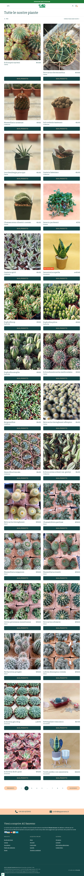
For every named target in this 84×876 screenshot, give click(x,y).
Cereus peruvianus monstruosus (17, 622)
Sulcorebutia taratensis (52, 122)
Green (5, 850)
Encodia (78, 870)
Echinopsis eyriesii (12, 63)
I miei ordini (33, 845)
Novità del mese (8, 840)
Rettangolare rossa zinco (53, 722)
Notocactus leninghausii (14, 522)
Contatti (58, 842)
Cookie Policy (59, 847)
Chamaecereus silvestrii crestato (17, 222)
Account (32, 842)
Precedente (10, 788)
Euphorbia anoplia (12, 372)
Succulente (7, 845)
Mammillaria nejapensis (14, 572)
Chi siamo (58, 840)
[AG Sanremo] (42, 6)
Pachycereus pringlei (13, 672)
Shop (31, 840)
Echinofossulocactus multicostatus (57, 372)
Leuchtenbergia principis (14, 172)
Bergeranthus (9, 422)
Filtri (7, 18)
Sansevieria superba (51, 272)
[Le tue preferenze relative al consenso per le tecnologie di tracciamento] (2, 874)
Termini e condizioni (35, 850)
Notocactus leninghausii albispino (57, 422)
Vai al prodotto (22, 79)
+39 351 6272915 (24, 812)
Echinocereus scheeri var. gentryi (57, 472)
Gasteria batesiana (50, 172)
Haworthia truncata (12, 472)
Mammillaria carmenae (13, 123)
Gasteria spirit (10, 272)
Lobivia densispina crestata (54, 672)
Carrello (32, 847)
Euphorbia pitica (50, 322)
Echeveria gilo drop (12, 722)
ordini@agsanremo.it (61, 812)
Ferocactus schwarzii (52, 622)
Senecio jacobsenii (51, 222)
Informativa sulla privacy (62, 845)
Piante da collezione (9, 847)
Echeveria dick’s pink (13, 772)
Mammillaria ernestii (52, 572)
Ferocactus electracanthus (54, 73)
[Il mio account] (73, 6)
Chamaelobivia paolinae (53, 522)
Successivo (73, 788)
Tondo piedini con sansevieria (55, 772)
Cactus (6, 842)
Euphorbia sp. (10, 322)
